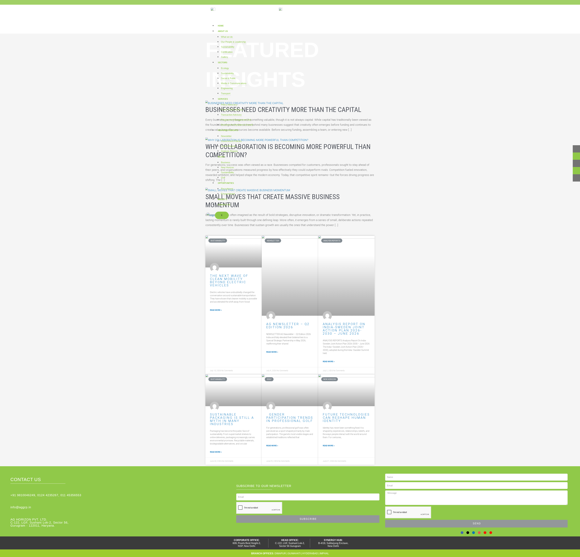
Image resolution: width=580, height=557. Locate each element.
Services (223, 99)
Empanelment (228, 193)
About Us (223, 31)
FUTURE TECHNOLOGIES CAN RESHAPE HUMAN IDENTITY (346, 418)
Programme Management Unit (236, 119)
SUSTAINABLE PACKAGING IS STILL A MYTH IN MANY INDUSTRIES (232, 419)
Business (225, 162)
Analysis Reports (229, 151)
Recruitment (227, 188)
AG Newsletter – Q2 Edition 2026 (288, 325)
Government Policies (231, 141)
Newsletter (226, 136)
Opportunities (226, 183)
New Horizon (227, 167)
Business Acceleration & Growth (237, 124)
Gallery (224, 57)
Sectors (222, 62)
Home (221, 26)
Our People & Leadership (233, 42)
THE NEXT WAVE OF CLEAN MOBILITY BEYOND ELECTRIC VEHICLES (229, 280)
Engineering (227, 88)
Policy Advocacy (229, 104)
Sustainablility (227, 47)
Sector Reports (228, 146)
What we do (227, 37)
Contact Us (224, 205)
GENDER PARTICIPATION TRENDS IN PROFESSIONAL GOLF (289, 418)
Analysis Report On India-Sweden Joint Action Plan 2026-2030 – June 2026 (344, 328)
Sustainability (227, 73)
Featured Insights (228, 130)
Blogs (221, 157)
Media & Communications (233, 83)
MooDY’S (222, 199)
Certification (227, 52)
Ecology (225, 68)
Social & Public (228, 78)
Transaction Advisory (231, 114)
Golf (223, 177)
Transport (225, 93)
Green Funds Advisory (232, 109)
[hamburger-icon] (366, 27)
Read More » (216, 310)
